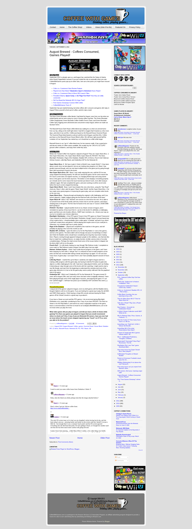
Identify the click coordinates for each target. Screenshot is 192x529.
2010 (118, 403)
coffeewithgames (123, 146)
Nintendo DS (73, 328)
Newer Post (55, 438)
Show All (140, 450)
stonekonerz (122, 129)
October (120, 272)
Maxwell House (64, 328)
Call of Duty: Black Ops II (122, 117)
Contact (53, 27)
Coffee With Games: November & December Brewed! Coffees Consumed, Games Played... (127, 133)
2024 (118, 249)
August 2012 (58, 326)
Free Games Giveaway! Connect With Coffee (68, 103)
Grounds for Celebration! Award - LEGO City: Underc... (127, 286)
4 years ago (126, 194)
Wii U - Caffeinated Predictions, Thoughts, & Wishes (127, 337)
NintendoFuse (121, 422)
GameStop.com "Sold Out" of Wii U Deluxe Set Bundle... (128, 325)
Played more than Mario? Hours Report (76, 91)
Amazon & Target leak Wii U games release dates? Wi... (128, 333)
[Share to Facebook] (94, 324)
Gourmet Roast (88, 326)
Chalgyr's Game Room (123, 414)
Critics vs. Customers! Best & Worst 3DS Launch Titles (71, 93)
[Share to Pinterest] (96, 324)
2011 (118, 401)
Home (62, 27)
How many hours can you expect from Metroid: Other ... (129, 367)
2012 (118, 265)
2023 (118, 251)
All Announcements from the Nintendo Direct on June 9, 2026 (127, 424)
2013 (118, 262)
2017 (118, 257)
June (119, 389)
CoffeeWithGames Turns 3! (62, 105)
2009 (118, 406)
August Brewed (68, 326)
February (121, 395)
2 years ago (136, 133)
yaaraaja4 (121, 168)
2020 (118, 254)
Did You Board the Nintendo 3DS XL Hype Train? (69, 100)
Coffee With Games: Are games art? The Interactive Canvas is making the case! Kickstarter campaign (126, 163)
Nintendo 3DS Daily (122, 428)
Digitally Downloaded (123, 434)
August (120, 384)
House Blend (98, 326)
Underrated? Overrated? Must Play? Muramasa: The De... (128, 342)
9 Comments (80, 323)
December (121, 267)
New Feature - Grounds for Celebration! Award (125, 308)
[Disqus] (79, 356)
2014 (118, 259)
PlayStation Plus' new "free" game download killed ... (128, 346)
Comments (120, 460)
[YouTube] (126, 80)
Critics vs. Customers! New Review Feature (67, 88)
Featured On (120, 27)
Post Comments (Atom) (65, 442)
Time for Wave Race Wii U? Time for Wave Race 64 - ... (128, 299)
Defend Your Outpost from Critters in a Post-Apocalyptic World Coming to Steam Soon (128, 417)
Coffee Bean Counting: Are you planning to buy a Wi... (127, 295)
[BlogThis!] (90, 324)
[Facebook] (121, 80)
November (121, 270)
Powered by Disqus (120, 213)
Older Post (105, 438)
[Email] (132, 80)
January (120, 397)
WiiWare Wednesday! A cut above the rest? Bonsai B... (129, 363)
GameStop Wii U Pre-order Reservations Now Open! (126, 329)
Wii (90, 328)
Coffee (76, 326)
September (121, 275)
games (81, 326)
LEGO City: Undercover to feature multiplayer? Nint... (128, 282)
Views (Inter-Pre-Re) (103, 27)
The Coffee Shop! (75, 27)
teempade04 (122, 159)
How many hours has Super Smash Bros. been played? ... (128, 350)
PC (79, 328)
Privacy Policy (134, 27)
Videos (89, 27)
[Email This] (88, 324)
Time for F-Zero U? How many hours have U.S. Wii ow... (129, 320)
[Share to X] (92, 324)
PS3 (82, 328)
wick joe (120, 137)
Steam (86, 328)
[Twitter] (116, 80)
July (119, 387)
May (119, 392)
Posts (118, 457)
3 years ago (136, 142)
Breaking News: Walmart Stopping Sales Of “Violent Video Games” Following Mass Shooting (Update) (128, 446)
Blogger (107, 521)
